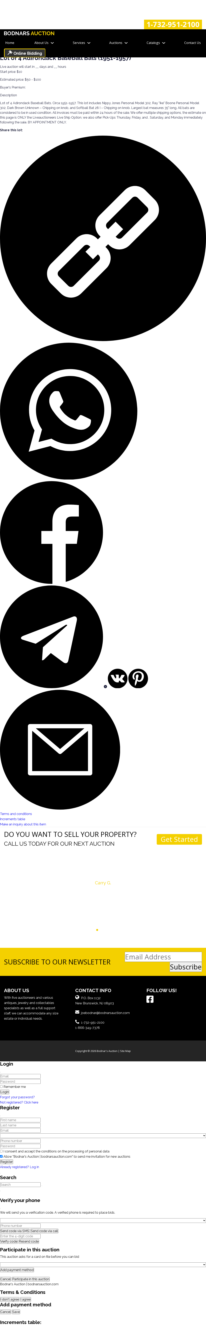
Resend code (29, 1241)
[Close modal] (0, 1072)
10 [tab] (120, 930)
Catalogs (153, 43)
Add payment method (17, 1270)
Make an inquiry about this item (23, 824)
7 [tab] (109, 930)
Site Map (125, 1051)
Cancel (5, 1279)
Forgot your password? (17, 1097)
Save (16, 1312)
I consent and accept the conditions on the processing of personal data (56, 1151)
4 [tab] (97, 930)
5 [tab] (101, 930)
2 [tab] (90, 930)
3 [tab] (93, 930)
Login (4, 1092)
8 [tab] (112, 930)
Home (9, 43)
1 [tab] (86, 930)
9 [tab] (116, 930)
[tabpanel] (103, 876)
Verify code (8, 1241)
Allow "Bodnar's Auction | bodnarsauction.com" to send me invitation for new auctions (66, 1156)
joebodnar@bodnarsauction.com (105, 1013)
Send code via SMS (14, 1231)
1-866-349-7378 (87, 1028)
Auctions (115, 43)
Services (79, 43)
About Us (41, 43)
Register (6, 1162)
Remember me (14, 1087)
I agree (26, 1299)
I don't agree (9, 1299)
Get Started (179, 839)
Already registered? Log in (19, 1167)
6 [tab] (105, 930)
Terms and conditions (16, 814)
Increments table (12, 819)
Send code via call (44, 1231)
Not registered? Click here (19, 1102)
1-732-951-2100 (173, 24)
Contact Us (192, 43)
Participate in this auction (30, 1279)
